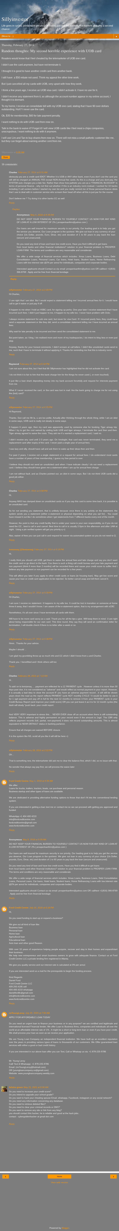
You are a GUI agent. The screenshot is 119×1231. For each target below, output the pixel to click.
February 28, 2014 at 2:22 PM (37, 750)
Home (59, 1176)
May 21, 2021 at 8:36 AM (36, 1087)
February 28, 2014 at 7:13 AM (32, 676)
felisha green (16, 1087)
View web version (59, 1182)
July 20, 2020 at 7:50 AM (37, 1013)
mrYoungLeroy (16, 1013)
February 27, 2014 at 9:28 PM (37, 592)
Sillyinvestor (15, 19)
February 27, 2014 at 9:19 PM (49, 549)
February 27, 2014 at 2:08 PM (37, 290)
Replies (16, 209)
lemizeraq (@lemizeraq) (21, 549)
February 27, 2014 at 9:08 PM (32, 491)
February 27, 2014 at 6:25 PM (37, 407)
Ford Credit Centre (19, 781)
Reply (12, 203)
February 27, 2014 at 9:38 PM (37, 639)
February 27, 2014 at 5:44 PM (34, 364)
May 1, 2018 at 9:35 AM (41, 781)
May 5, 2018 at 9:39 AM (42, 215)
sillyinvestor (15, 290)
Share (5, 157)
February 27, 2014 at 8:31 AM (32, 172)
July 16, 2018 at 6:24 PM (41, 907)
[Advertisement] (59, 8)
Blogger (65, 1228)
